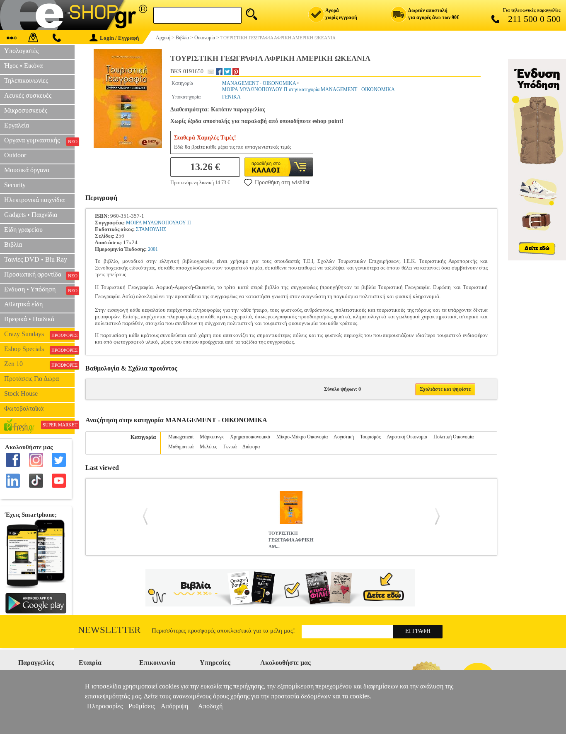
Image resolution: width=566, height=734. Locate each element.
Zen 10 (39, 364)
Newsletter (109, 630)
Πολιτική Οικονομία (453, 437)
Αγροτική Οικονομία (407, 437)
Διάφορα (251, 447)
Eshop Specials (39, 349)
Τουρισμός (370, 437)
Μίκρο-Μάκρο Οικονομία (302, 437)
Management (181, 437)
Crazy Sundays (39, 334)
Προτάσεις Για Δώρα (31, 378)
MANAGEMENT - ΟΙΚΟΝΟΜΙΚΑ (259, 83)
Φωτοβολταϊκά (24, 408)
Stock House (21, 393)
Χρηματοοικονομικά (250, 437)
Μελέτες (208, 447)
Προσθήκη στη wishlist (282, 182)
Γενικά (230, 447)
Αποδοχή (210, 706)
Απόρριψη (174, 706)
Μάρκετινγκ (212, 437)
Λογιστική (344, 437)
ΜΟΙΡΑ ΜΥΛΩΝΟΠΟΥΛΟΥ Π (158, 223)
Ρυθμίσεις (141, 706)
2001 (153, 249)
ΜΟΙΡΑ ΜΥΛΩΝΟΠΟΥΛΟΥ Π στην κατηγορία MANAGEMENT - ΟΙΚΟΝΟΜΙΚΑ (308, 89)
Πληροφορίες (105, 706)
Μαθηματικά (181, 447)
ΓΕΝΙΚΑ (231, 97)
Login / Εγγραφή (119, 38)
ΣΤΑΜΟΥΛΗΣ (151, 229)
